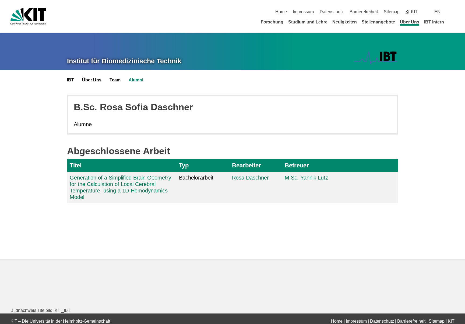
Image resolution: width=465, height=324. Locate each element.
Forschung (272, 22)
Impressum (303, 11)
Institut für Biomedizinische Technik (124, 61)
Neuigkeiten (344, 22)
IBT (70, 80)
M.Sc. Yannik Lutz (306, 178)
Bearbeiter (246, 165)
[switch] (452, 11)
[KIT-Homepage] (28, 16)
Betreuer (297, 165)
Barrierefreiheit (364, 11)
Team (115, 80)
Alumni (136, 80)
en (437, 11)
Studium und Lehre (307, 22)
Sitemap (392, 11)
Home (281, 11)
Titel (76, 165)
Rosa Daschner (250, 178)
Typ (184, 165)
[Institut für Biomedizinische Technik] (375, 57)
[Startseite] (453, 22)
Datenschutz (332, 11)
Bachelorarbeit (196, 178)
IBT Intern (434, 22)
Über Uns (409, 22)
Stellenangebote (378, 22)
